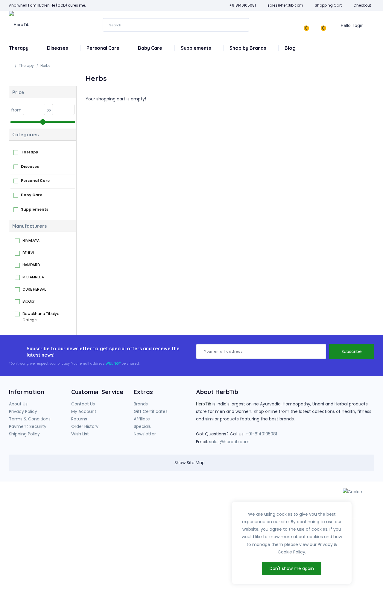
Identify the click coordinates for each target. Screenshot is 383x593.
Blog (290, 48)
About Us (18, 404)
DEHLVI (28, 252)
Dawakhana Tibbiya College (41, 317)
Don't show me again (292, 568)
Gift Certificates (151, 411)
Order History (84, 426)
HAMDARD (31, 264)
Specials (142, 426)
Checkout (362, 5)
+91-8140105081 (261, 434)
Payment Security (27, 426)
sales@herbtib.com (229, 442)
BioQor (28, 301)
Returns (79, 419)
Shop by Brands (248, 48)
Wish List (80, 434)
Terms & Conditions (30, 419)
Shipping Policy (24, 434)
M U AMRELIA (33, 277)
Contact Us (83, 404)
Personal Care (103, 48)
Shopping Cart (328, 5)
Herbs (45, 65)
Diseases (58, 48)
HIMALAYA (30, 240)
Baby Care (150, 48)
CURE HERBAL (34, 289)
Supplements (196, 48)
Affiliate (142, 419)
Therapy (19, 48)
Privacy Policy (23, 411)
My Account (83, 411)
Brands (141, 404)
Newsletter (145, 434)
